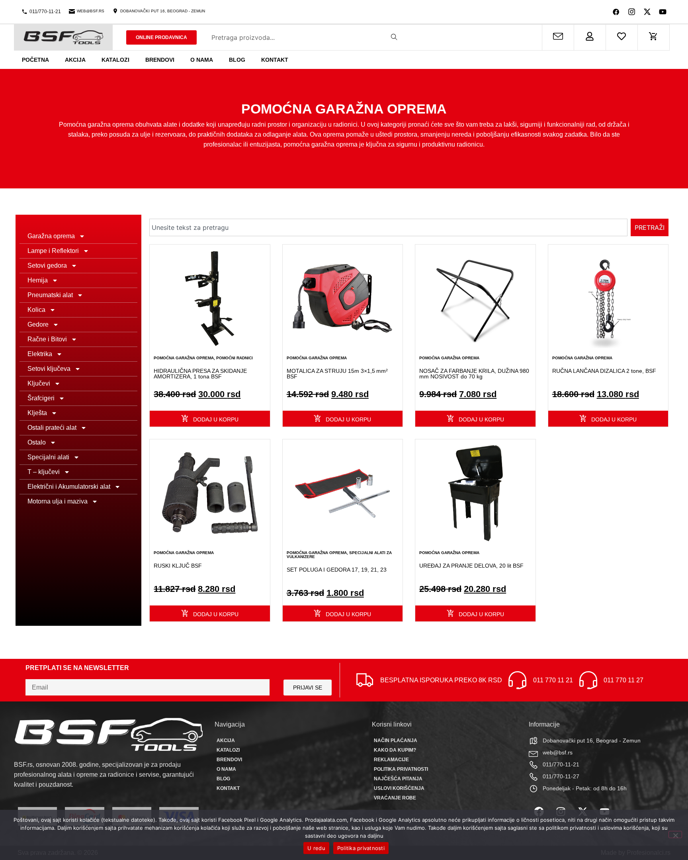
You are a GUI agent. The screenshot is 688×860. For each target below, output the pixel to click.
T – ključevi (43, 471)
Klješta (37, 412)
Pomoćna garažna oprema (184, 358)
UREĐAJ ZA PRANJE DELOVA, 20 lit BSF (471, 565)
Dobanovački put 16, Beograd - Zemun (162, 11)
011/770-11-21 (45, 11)
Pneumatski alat (50, 295)
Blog (237, 60)
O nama (201, 60)
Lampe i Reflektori (53, 250)
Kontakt (274, 60)
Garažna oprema (51, 236)
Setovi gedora (47, 265)
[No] (675, 834)
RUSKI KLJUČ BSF (178, 565)
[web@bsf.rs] (72, 11)
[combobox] (388, 227)
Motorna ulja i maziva (57, 501)
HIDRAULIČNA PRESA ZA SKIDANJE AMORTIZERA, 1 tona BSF (200, 374)
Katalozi (115, 60)
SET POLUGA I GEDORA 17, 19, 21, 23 (337, 569)
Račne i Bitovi (47, 339)
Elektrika (39, 354)
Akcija (75, 60)
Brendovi (159, 60)
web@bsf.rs (90, 11)
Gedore (38, 324)
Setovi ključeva (48, 368)
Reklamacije (391, 759)
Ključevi (38, 383)
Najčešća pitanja (398, 779)
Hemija (37, 280)
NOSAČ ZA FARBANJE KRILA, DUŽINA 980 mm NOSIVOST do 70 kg (474, 374)
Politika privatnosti (401, 769)
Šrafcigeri (41, 398)
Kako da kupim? (395, 750)
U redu (316, 848)
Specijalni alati (48, 457)
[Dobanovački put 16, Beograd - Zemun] (115, 11)
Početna (35, 60)
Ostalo (36, 442)
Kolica (36, 309)
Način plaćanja (395, 740)
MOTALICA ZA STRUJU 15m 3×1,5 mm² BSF (337, 374)
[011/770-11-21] (24, 12)
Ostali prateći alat (51, 427)
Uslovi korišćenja (399, 788)
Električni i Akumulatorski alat (68, 486)
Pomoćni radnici (234, 358)
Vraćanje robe (395, 798)
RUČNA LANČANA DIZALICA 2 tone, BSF (604, 371)
